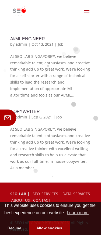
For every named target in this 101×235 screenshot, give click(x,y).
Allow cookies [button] (49, 228)
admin (21, 44)
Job (61, 44)
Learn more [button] (78, 212)
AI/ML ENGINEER (27, 39)
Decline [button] (14, 228)
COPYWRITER (25, 111)
